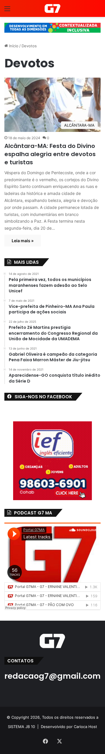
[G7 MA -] (52, 8)
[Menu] (7, 10)
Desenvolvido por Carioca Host (69, 726)
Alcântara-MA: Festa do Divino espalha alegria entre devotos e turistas (50, 154)
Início (13, 45)
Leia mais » (23, 240)
